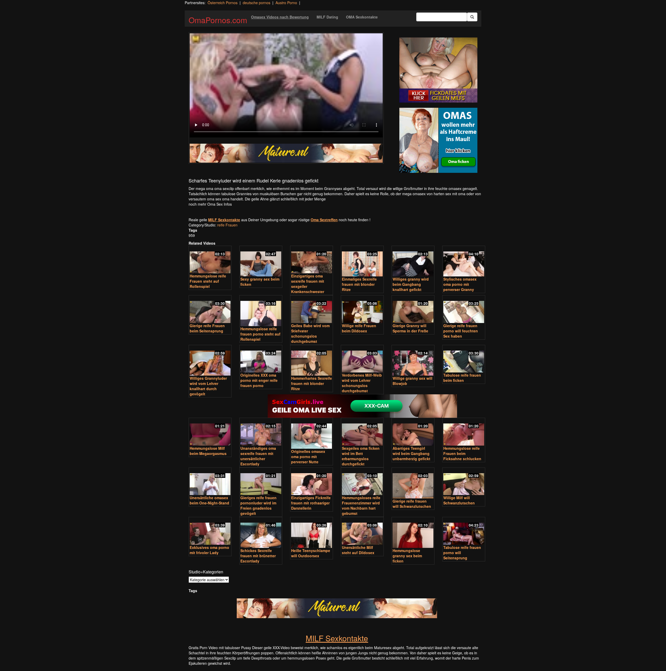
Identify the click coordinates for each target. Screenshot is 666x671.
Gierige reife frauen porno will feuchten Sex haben (460, 331)
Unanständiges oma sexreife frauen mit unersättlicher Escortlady (258, 456)
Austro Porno (286, 2)
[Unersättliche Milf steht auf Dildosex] (362, 531)
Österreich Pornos (223, 2)
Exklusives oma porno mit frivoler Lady (209, 550)
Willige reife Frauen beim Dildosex (359, 328)
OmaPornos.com (218, 20)
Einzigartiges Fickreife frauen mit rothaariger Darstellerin (311, 503)
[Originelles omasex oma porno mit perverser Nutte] (311, 434)
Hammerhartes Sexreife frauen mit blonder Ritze (311, 383)
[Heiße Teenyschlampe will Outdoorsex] (311, 533)
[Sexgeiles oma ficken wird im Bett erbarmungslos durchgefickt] (362, 432)
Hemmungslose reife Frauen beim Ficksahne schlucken (462, 453)
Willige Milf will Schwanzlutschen (459, 500)
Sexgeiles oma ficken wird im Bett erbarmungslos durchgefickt (361, 456)
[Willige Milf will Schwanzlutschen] (463, 482)
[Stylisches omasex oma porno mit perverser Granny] (463, 262)
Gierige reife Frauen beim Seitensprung (207, 328)
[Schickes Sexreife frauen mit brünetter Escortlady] (260, 533)
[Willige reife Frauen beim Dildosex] (362, 309)
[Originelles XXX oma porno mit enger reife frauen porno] (260, 359)
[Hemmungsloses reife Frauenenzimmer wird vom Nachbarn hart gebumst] (362, 482)
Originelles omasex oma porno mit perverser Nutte (308, 456)
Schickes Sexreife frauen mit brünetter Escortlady (258, 556)
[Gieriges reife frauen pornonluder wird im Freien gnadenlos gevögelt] (260, 482)
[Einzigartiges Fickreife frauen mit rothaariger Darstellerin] (311, 482)
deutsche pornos (256, 2)
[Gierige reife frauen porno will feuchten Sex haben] (463, 309)
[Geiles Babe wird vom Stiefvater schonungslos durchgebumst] (311, 309)
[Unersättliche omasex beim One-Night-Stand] (210, 482)
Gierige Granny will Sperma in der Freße (410, 328)
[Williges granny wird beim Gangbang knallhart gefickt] (413, 262)
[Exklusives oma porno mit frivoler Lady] (210, 531)
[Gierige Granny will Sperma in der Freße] (413, 309)
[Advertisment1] (438, 70)
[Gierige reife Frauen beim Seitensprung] (210, 309)
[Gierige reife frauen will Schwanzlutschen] (413, 483)
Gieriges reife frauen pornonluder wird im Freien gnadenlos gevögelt (258, 505)
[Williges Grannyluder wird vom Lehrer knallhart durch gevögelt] (210, 361)
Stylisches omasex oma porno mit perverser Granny (460, 284)
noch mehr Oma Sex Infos (210, 204)
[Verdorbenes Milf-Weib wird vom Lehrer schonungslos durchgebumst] (362, 359)
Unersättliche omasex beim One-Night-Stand (209, 500)
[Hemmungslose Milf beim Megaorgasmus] (210, 432)
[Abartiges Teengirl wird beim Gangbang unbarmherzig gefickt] (413, 432)
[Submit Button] (472, 16)
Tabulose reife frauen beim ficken (462, 377)
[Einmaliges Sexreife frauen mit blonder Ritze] (362, 262)
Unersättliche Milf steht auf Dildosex (358, 550)
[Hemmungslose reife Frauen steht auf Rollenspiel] (210, 260)
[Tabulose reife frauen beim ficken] (463, 359)
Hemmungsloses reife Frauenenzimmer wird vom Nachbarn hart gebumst (361, 505)
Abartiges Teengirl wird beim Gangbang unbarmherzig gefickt (411, 453)
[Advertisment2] (438, 140)
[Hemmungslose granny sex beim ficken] (413, 533)
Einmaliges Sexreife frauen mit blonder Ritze (359, 284)
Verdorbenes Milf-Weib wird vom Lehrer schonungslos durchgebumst (362, 382)
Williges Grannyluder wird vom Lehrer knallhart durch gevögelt (208, 386)
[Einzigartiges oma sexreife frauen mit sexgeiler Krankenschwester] (311, 260)
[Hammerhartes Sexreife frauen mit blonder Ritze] (311, 361)
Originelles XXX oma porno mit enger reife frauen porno (259, 380)
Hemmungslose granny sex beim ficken (407, 556)
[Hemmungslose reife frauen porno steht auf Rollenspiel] (260, 311)
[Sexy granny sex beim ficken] (260, 262)
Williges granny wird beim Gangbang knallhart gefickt (411, 284)
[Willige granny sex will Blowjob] (413, 361)
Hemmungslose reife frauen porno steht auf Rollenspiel (260, 334)
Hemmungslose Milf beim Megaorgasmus (208, 451)
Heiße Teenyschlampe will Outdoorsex (310, 553)
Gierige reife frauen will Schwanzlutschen (412, 503)
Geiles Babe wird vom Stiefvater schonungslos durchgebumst (310, 333)
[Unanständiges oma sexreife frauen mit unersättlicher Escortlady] (260, 432)
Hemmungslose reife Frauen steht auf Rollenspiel (208, 281)
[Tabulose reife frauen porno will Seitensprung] (463, 531)
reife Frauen (227, 224)
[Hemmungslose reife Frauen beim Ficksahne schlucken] (463, 432)
